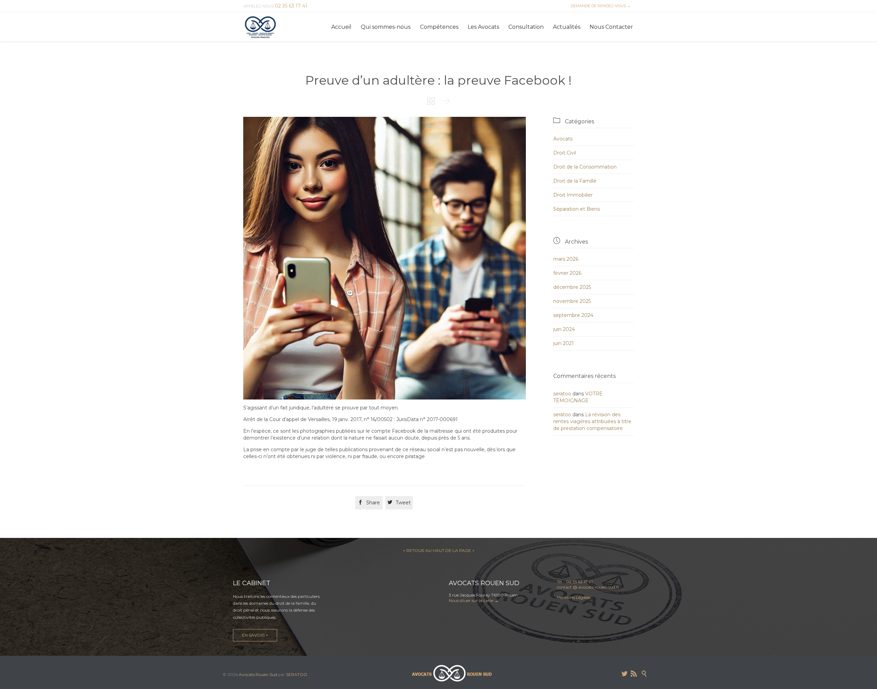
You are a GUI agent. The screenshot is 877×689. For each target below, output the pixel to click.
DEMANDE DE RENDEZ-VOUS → (600, 5)
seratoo (562, 394)
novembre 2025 (572, 301)
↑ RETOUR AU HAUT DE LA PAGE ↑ (438, 550)
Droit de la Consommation (585, 167)
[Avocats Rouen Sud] (260, 26)
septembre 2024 (573, 315)
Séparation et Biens (576, 209)
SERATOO (296, 674)
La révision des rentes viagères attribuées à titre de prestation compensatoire (592, 421)
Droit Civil (564, 153)
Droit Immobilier (573, 195)
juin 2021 (563, 343)
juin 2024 (564, 329)
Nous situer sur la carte (471, 600)
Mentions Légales (573, 597)
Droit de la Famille (574, 181)
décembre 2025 (572, 287)
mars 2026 (565, 259)
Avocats (562, 139)
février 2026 (567, 273)
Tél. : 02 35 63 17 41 (575, 581)
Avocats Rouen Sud (258, 674)
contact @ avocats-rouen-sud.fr (588, 587)
